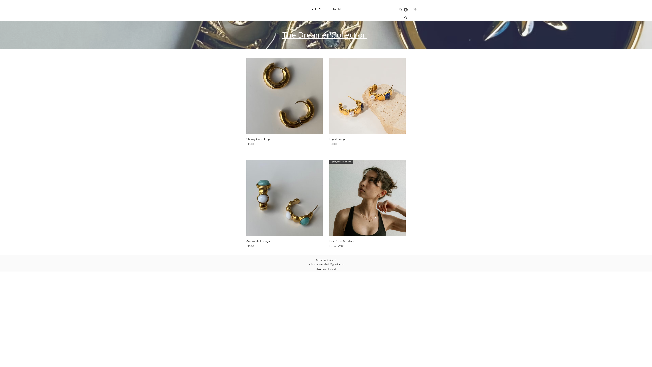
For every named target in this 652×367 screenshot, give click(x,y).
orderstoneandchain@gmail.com (326, 264)
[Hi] (404, 9)
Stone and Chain (326, 260)
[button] (400, 9)
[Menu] (250, 16)
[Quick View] (284, 96)
